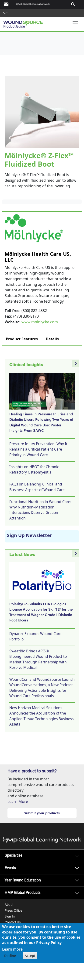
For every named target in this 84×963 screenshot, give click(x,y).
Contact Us (13, 922)
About (9, 905)
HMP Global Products (23, 893)
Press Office (13, 911)
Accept (30, 955)
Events (10, 868)
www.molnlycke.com (39, 321)
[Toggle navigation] (75, 23)
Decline (10, 955)
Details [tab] (52, 339)
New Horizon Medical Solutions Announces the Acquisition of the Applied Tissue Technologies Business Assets (41, 716)
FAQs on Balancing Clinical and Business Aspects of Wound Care (37, 487)
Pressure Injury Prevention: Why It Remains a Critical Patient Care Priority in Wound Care (38, 449)
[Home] (24, 22)
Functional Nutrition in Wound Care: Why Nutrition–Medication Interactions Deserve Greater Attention (40, 510)
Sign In (10, 916)
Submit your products (42, 813)
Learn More (17, 801)
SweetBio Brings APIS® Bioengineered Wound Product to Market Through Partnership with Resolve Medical (38, 659)
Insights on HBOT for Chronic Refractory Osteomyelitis (34, 469)
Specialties (13, 856)
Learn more (12, 949)
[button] (5, 13)
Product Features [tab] (22, 339)
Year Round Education (23, 880)
